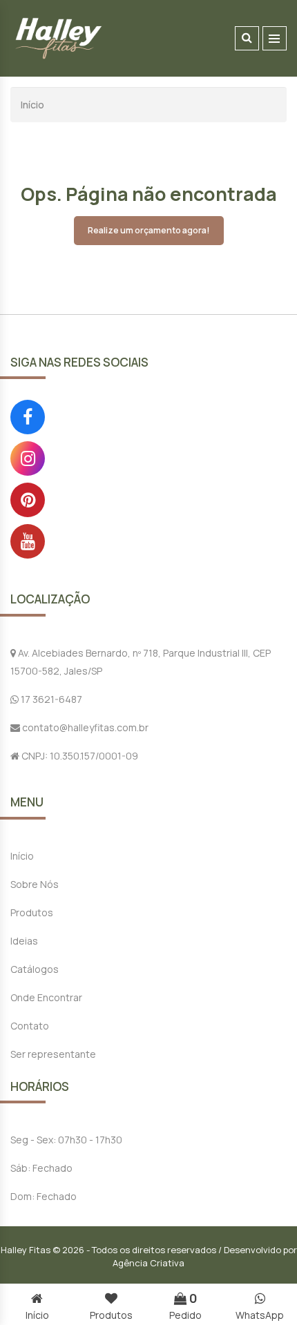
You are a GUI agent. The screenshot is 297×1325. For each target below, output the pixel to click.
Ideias (24, 940)
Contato (29, 1025)
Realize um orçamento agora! (149, 230)
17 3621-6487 (50, 699)
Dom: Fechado (43, 1196)
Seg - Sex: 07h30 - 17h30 (66, 1139)
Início (32, 104)
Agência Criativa (148, 1263)
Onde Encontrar (46, 997)
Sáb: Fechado (41, 1167)
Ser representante (53, 1054)
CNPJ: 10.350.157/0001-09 (78, 755)
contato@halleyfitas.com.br (84, 727)
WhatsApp (260, 1315)
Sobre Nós (34, 884)
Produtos (31, 912)
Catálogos (34, 969)
